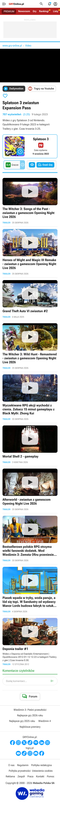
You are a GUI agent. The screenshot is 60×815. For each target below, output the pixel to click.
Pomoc (50, 776)
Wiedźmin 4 (44, 721)
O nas (11, 765)
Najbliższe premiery (30, 726)
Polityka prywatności (20, 770)
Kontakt (40, 776)
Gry (34, 11)
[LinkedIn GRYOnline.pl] (41, 742)
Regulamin (22, 765)
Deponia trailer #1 (30, 641)
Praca (30, 776)
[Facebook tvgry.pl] (41, 753)
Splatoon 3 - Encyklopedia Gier (30, 146)
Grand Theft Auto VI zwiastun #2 (30, 299)
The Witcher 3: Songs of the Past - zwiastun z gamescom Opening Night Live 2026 (30, 200)
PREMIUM (9, 11)
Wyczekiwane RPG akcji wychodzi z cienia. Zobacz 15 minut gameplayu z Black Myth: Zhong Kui (30, 397)
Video (28, 45)
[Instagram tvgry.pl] (30, 753)
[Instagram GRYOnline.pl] (18, 742)
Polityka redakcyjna (41, 765)
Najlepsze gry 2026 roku (30, 715)
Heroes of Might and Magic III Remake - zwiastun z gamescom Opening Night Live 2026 (30, 252)
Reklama (10, 776)
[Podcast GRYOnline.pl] (35, 742)
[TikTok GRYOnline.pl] (30, 742)
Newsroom (24, 11)
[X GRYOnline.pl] (24, 742)
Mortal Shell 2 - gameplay (30, 444)
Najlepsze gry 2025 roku (22, 721)
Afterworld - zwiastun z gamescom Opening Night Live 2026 (30, 489)
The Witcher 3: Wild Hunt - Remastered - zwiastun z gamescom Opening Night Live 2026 (30, 346)
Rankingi (44, 11)
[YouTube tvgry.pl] (18, 753)
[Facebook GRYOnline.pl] (12, 742)
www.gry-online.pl (12, 45)
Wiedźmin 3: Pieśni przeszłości (30, 709)
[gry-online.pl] (16, 3)
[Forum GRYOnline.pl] (47, 742)
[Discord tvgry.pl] (35, 753)
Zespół (21, 776)
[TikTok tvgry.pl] (24, 753)
